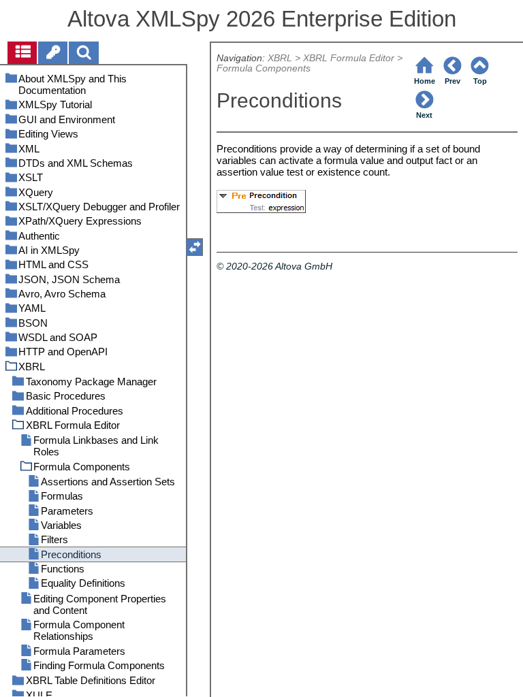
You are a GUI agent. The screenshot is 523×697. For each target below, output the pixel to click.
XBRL (280, 58)
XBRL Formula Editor (348, 58)
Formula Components (264, 68)
